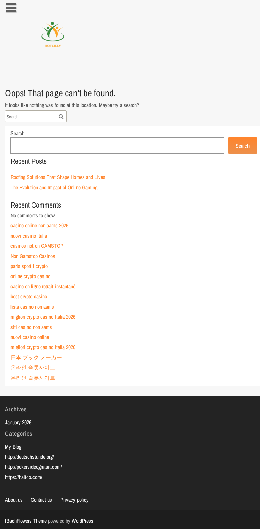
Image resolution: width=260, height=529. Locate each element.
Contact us (41, 499)
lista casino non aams (32, 306)
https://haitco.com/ (23, 477)
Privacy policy (74, 499)
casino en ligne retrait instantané (42, 286)
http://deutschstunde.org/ (29, 456)
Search (17, 133)
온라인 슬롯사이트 (32, 367)
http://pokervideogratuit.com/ (33, 467)
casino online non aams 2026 (39, 225)
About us (14, 499)
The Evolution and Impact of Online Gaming (54, 187)
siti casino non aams (31, 327)
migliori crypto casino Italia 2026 (42, 316)
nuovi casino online (29, 337)
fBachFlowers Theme (26, 520)
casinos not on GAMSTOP (36, 245)
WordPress (82, 520)
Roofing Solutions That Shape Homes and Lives (57, 177)
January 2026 (18, 422)
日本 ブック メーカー (36, 357)
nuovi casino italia (28, 235)
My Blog (13, 446)
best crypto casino (28, 296)
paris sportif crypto (29, 266)
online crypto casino (30, 276)
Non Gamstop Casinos (32, 256)
